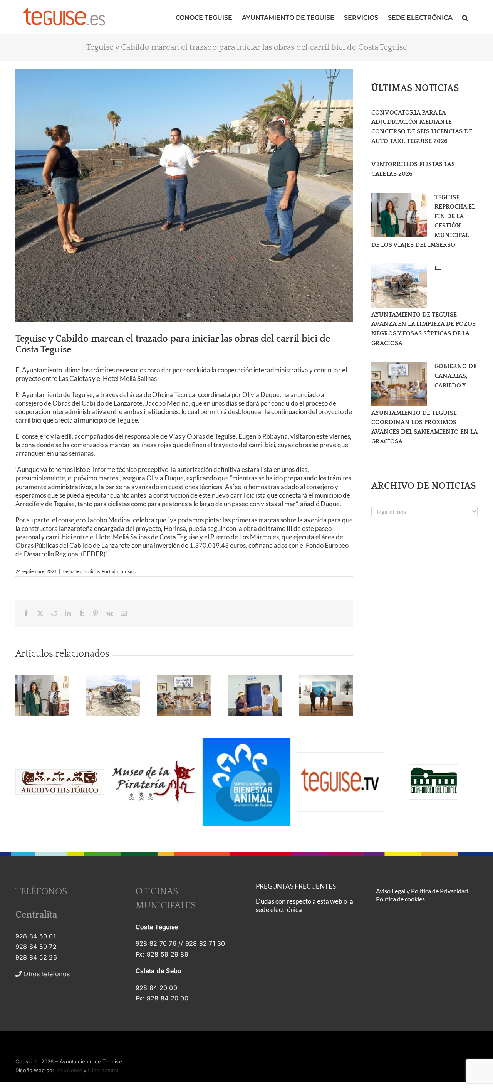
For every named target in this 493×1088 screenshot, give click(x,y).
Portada (110, 571)
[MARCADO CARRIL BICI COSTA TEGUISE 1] (184, 195)
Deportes (71, 571)
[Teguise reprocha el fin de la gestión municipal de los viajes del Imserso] (399, 215)
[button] (465, 17)
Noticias (91, 571)
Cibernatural (103, 1070)
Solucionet (69, 1070)
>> (51, 974)
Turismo (128, 571)
